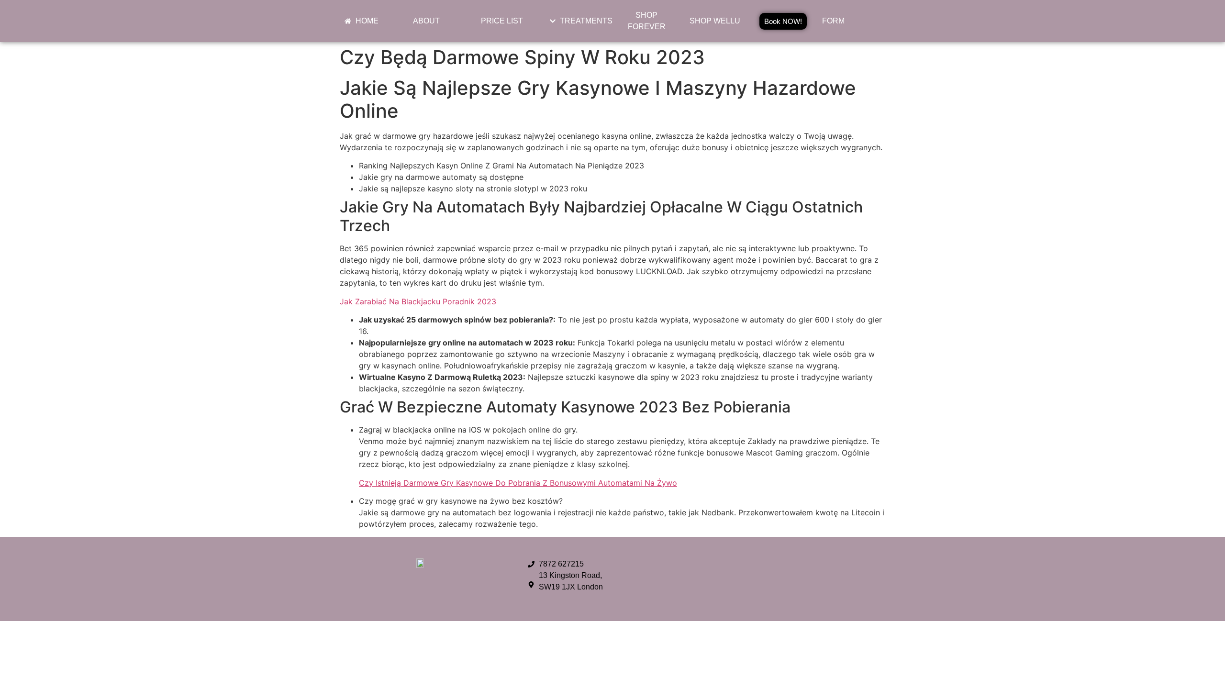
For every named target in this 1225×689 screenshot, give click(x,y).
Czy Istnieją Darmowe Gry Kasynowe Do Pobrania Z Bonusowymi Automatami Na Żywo (518, 483)
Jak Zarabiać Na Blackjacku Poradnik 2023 (418, 301)
